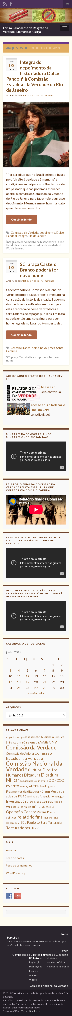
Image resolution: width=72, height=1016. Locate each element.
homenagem (58, 796)
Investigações (17, 801)
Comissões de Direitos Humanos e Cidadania (40, 954)
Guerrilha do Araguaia (37, 796)
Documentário (41, 781)
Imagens (33, 970)
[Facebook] (10, 3)
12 (27, 676)
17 (10, 682)
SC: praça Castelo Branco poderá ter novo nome (39, 269)
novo (43, 348)
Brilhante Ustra (14, 742)
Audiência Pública (52, 737)
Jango (32, 801)
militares (38, 806)
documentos (26, 781)
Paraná (41, 812)
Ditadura (32, 774)
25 (19, 688)
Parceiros (13, 937)
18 (19, 682)
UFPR (35, 828)
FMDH (35, 786)
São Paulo (28, 822)
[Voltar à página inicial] (36, 15)
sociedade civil (13, 823)
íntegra (22, 235)
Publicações (35, 966)
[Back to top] (63, 1007)
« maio (32, 693)
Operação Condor (21, 811)
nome (35, 348)
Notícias (26, 95)
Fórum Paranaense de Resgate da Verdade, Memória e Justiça (25, 29)
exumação (25, 786)
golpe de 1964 (15, 796)
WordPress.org (15, 873)
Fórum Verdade (51, 791)
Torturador (55, 822)
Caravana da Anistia (35, 742)
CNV (53, 742)
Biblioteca (35, 958)
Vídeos (33, 979)
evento (12, 785)
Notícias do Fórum (56, 962)
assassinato (32, 737)
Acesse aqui (49, 420)
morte (50, 806)
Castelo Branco (21, 348)
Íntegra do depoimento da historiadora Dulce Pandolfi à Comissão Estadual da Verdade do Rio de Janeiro (34, 76)
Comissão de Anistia (20, 753)
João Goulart (43, 801)
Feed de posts (15, 858)
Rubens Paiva (51, 817)
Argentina (11, 737)
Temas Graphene (30, 1011)
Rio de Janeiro (37, 235)
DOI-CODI (57, 780)
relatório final (30, 817)
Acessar (11, 850)
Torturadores (18, 827)
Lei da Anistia (24, 806)
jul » (41, 693)
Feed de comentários (19, 865)
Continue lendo (21, 219)
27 (36, 688)
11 (19, 676)
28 (44, 688)
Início (64, 934)
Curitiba (35, 770)
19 (27, 682)
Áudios (33, 975)
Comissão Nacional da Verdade (34, 766)
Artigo (20, 737)
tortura (41, 823)
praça (51, 348)
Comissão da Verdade (24, 232)
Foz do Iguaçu (47, 786)
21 (44, 682)
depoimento (47, 232)
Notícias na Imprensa (43, 95)
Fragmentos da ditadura (22, 791)
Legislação (34, 962)
